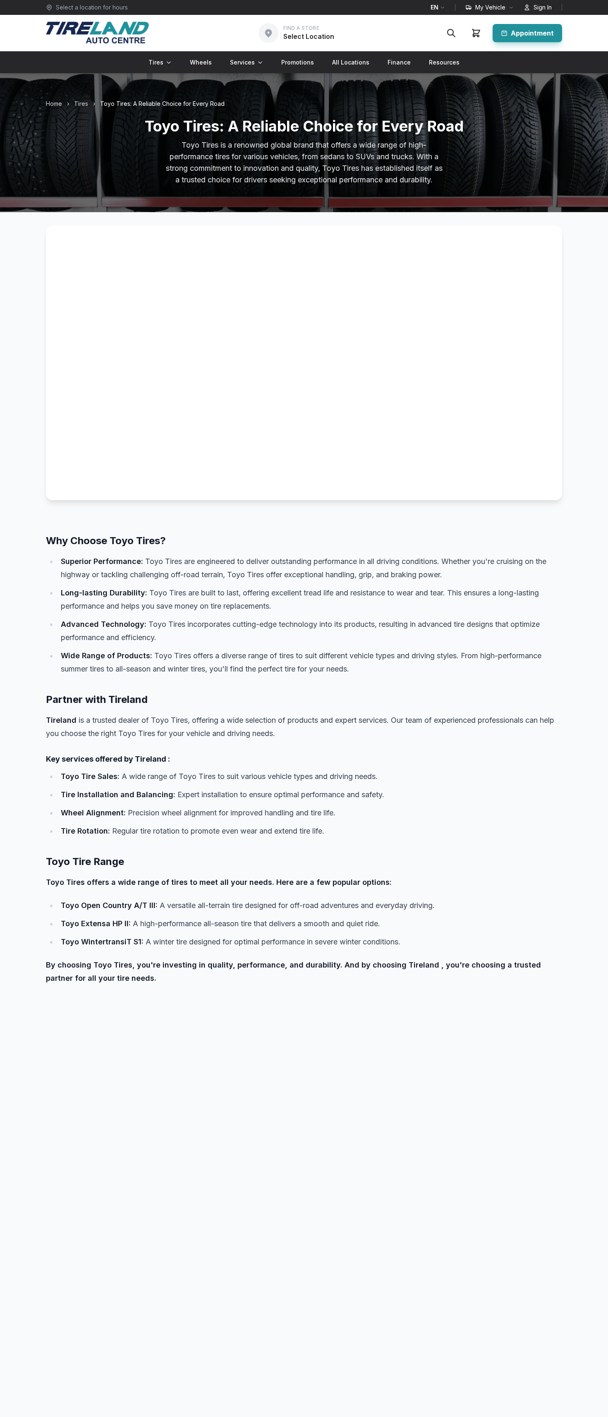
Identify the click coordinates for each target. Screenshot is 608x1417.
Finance (399, 62)
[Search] (451, 33)
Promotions (297, 62)
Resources (444, 62)
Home (54, 103)
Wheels (201, 62)
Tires (155, 62)
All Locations (350, 62)
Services (242, 62)
